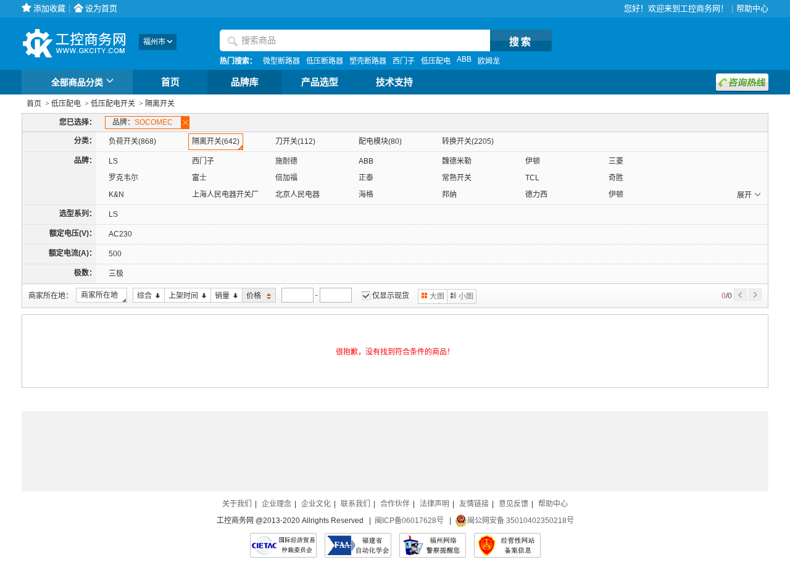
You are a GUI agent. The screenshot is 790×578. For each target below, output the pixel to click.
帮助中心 (752, 8)
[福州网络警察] (432, 545)
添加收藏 (49, 8)
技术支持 (394, 82)
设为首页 (101, 8)
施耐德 (286, 161)
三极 (116, 273)
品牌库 (245, 82)
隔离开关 (160, 103)
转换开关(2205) (468, 141)
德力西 (536, 194)
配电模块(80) (380, 141)
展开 (744, 195)
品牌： (142, 122)
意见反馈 (513, 504)
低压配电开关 (113, 103)
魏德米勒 (457, 161)
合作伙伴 (395, 504)
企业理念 (276, 504)
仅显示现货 (390, 295)
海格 (366, 194)
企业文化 (316, 504)
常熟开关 (457, 178)
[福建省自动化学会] (358, 545)
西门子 (404, 61)
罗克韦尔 (123, 178)
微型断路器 (281, 61)
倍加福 (286, 178)
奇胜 (616, 178)
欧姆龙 (489, 61)
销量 (220, 296)
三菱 (616, 161)
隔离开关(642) (215, 141)
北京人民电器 (297, 194)
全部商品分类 (77, 82)
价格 (252, 296)
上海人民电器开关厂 (225, 194)
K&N (116, 194)
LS (113, 161)
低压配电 (436, 61)
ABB (464, 59)
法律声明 (434, 504)
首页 (170, 82)
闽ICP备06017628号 (409, 520)
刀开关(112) (295, 141)
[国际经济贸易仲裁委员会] (283, 545)
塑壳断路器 (367, 61)
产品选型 (319, 82)
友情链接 (474, 504)
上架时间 (181, 296)
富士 (199, 178)
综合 (142, 296)
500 (115, 253)
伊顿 (532, 161)
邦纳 (449, 194)
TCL (532, 178)
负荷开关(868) (132, 141)
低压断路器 (324, 61)
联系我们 (355, 504)
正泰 (366, 178)
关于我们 (237, 504)
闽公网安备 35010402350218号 (520, 520)
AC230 (120, 234)
